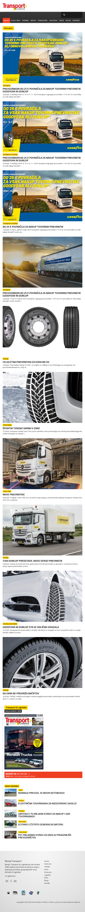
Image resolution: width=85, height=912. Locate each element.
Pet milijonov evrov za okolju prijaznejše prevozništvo (44, 836)
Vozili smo (15, 20)
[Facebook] (11, 881)
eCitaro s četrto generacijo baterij (40, 824)
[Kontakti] (7, 881)
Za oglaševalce (10, 876)
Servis (33, 20)
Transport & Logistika (16, 707)
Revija (68, 20)
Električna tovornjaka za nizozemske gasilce (47, 803)
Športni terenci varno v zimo (21, 428)
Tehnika (25, 20)
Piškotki (44, 902)
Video (61, 20)
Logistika (53, 20)
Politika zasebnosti (55, 902)
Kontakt (76, 20)
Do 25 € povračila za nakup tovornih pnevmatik (33, 226)
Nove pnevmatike (14, 494)
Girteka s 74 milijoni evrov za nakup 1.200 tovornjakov (44, 815)
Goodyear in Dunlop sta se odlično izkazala (31, 627)
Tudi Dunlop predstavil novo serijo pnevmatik (32, 560)
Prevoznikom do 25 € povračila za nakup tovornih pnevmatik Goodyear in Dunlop (42, 90)
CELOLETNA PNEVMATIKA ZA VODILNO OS (26, 361)
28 (79, 902)
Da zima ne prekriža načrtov (21, 693)
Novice (6, 20)
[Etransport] (15, 6)
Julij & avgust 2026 (13, 711)
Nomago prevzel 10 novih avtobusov (41, 792)
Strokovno (42, 20)
